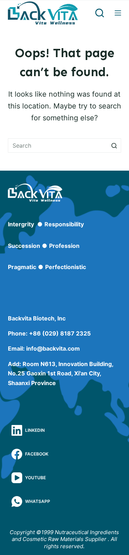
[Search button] (114, 145)
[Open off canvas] (118, 13)
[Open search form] (99, 13)
